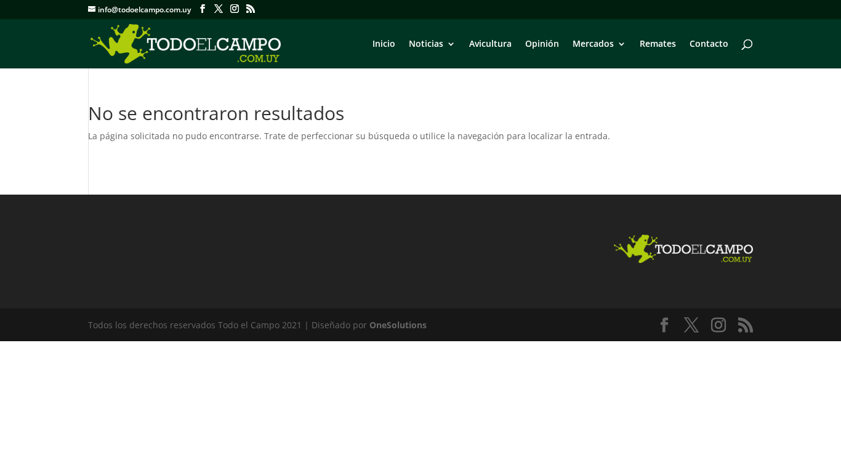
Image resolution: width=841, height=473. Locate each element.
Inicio (383, 44)
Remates (658, 44)
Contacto (709, 44)
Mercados (593, 44)
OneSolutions (398, 325)
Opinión (542, 44)
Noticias (426, 44)
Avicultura (490, 44)
